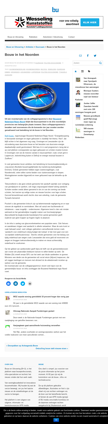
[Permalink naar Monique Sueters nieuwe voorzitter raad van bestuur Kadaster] (78, 92)
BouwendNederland (17, 69)
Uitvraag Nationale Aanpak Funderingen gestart (33, 311)
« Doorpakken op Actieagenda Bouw (22, 346)
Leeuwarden (25, 72)
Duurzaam (40, 47)
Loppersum (35, 72)
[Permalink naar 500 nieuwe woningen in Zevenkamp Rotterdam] (78, 130)
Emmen (7, 72)
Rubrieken (33, 37)
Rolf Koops (9, 136)
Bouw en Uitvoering (15, 37)
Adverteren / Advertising (53, 37)
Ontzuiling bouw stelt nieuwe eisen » (52, 348)
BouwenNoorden (33, 69)
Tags (89, 71)
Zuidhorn (8, 75)
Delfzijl (44, 69)
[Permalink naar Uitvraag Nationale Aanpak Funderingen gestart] (7, 312)
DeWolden (52, 69)
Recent (82, 71)
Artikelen (29, 47)
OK (56, 420)
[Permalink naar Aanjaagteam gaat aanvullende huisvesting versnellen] (7, 327)
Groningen (15, 72)
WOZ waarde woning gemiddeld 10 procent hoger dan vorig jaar (41, 297)
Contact (71, 37)
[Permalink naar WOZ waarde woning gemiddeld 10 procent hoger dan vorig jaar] (7, 298)
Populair (76, 71)
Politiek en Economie (52, 63)
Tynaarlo (63, 72)
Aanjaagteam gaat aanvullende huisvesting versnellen (36, 325)
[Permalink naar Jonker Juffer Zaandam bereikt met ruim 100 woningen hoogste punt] (78, 105)
